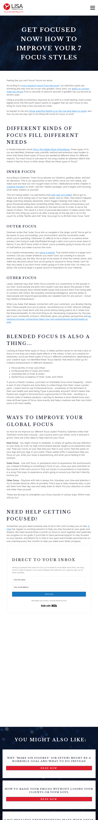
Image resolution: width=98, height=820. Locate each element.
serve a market (47, 252)
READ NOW (49, 768)
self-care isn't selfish (61, 195)
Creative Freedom (16, 187)
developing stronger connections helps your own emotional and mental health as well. (49, 319)
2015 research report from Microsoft (40, 85)
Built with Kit (49, 606)
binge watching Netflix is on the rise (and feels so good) (57, 111)
